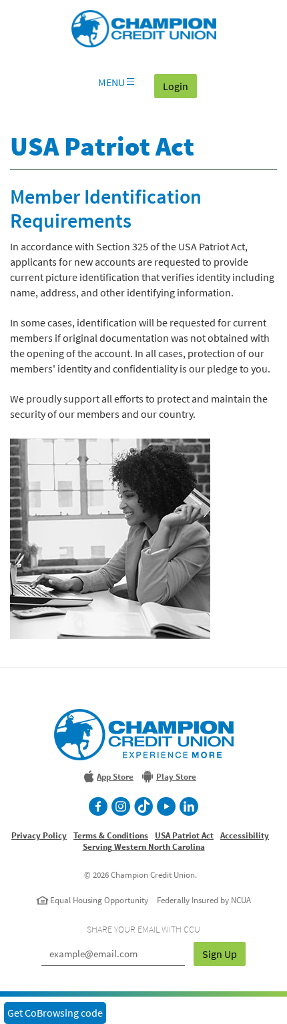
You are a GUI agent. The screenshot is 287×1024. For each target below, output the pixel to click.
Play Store (176, 776)
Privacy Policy (39, 835)
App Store (115, 776)
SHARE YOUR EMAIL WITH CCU (143, 929)
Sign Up (219, 954)
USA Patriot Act (184, 835)
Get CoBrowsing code (55, 1012)
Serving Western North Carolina (144, 846)
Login (180, 86)
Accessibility (244, 835)
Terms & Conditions (110, 835)
